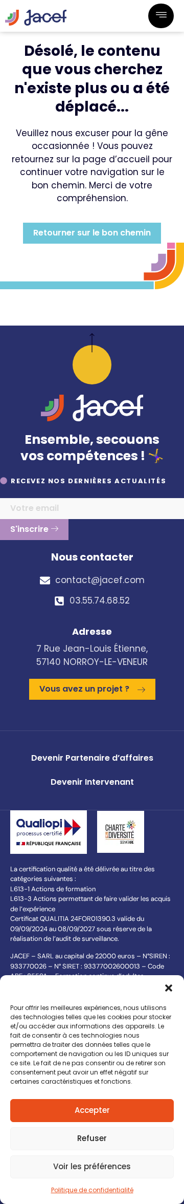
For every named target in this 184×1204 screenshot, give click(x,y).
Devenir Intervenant (92, 782)
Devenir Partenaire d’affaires (92, 758)
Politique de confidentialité (92, 1190)
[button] (169, 988)
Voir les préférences (92, 1166)
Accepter (92, 1110)
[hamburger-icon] (161, 16)
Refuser (92, 1138)
